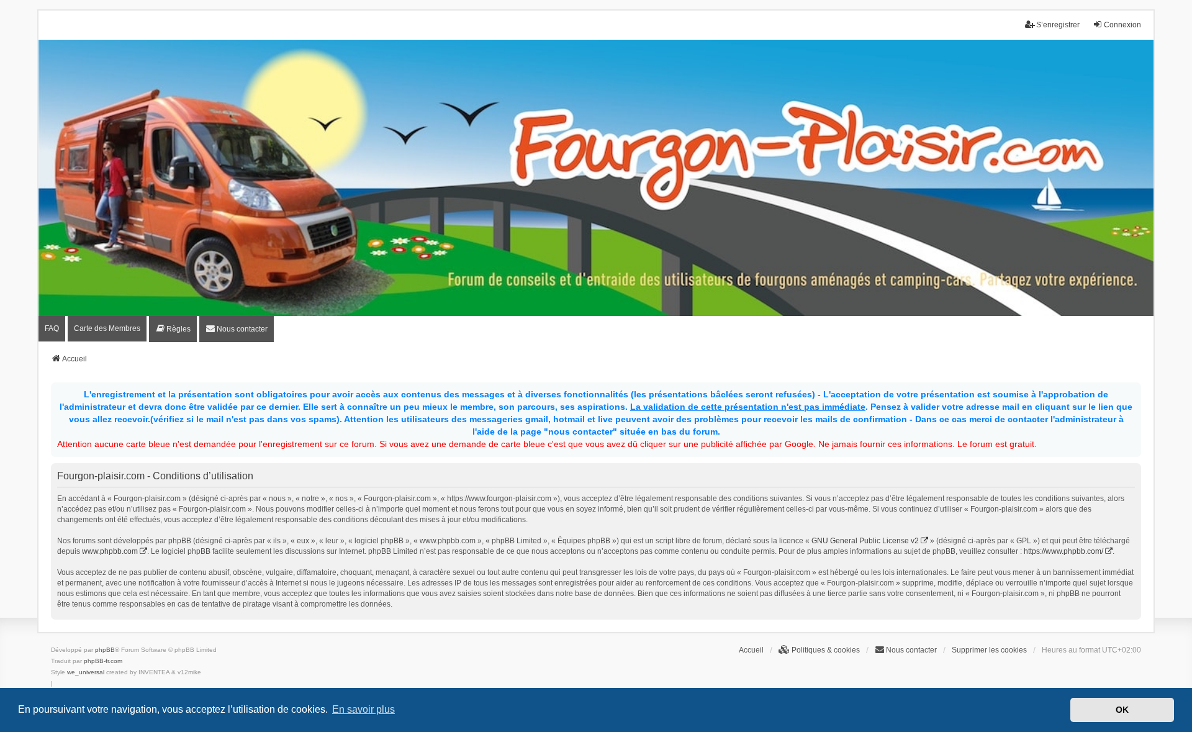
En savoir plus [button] (363, 709)
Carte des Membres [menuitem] (107, 328)
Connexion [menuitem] (1122, 24)
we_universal (85, 672)
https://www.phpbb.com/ (1063, 551)
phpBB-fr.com (103, 660)
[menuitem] (173, 329)
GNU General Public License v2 (865, 540)
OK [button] (1122, 710)
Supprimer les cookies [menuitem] (989, 650)
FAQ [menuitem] (52, 328)
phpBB (105, 649)
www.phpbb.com (110, 551)
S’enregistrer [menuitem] (1058, 24)
